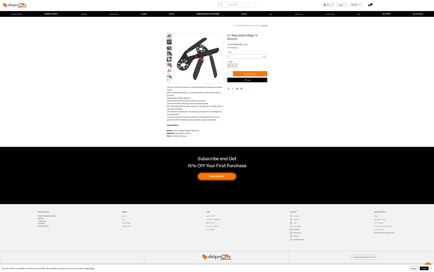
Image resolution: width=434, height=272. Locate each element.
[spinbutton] (232, 66)
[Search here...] (221, 4)
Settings (414, 268)
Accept (424, 268)
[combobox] (247, 56)
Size (229, 52)
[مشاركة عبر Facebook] (241, 88)
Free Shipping (232, 48)
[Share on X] (228, 88)
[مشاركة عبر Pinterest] (237, 88)
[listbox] (356, 5)
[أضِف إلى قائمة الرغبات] (229, 73)
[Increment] (229, 66)
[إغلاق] (431, 268)
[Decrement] (235, 66)
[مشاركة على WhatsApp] (233, 88)
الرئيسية (264, 25)
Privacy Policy (89, 268)
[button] (356, 5)
